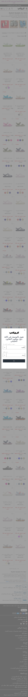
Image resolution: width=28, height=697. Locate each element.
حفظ (14, 360)
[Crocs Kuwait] (14, 332)
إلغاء (14, 365)
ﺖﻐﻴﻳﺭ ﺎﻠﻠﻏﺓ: (5, 352)
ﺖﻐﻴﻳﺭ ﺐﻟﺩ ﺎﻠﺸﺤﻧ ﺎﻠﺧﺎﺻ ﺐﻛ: (9, 344)
